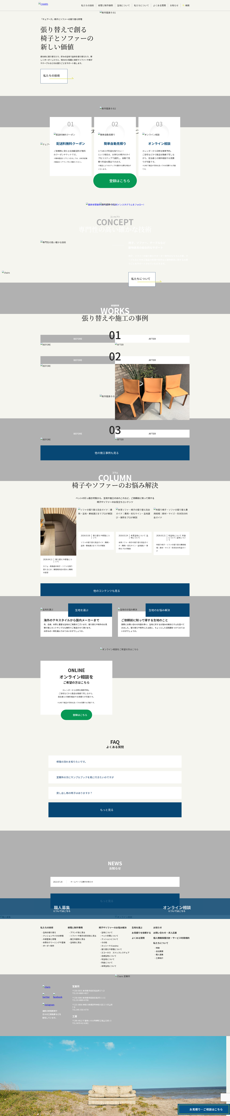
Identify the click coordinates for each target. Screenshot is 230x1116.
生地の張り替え (49, 932)
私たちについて (141, 5)
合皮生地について (108, 956)
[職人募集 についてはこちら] (57, 917)
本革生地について (108, 966)
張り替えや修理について (111, 949)
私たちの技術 (87, 5)
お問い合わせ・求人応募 (165, 932)
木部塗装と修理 (49, 939)
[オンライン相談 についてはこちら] (172, 917)
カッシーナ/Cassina (109, 945)
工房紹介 (159, 958)
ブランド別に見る (77, 932)
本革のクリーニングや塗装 (54, 942)
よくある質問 (159, 5)
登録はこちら (119, 180)
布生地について (107, 959)
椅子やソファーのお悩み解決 (113, 927)
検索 (187, 5)
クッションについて (109, 939)
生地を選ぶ (137, 927)
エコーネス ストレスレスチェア (115, 952)
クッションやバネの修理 (53, 935)
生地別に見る (75, 942)
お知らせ (174, 5)
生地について (123, 5)
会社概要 (159, 951)
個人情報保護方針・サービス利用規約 (171, 937)
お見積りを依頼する (141, 932)
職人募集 (159, 954)
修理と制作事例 (105, 5)
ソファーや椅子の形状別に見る (83, 935)
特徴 (158, 948)
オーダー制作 (48, 945)
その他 (104, 942)
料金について (107, 962)
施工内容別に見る (77, 939)
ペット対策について (109, 935)
